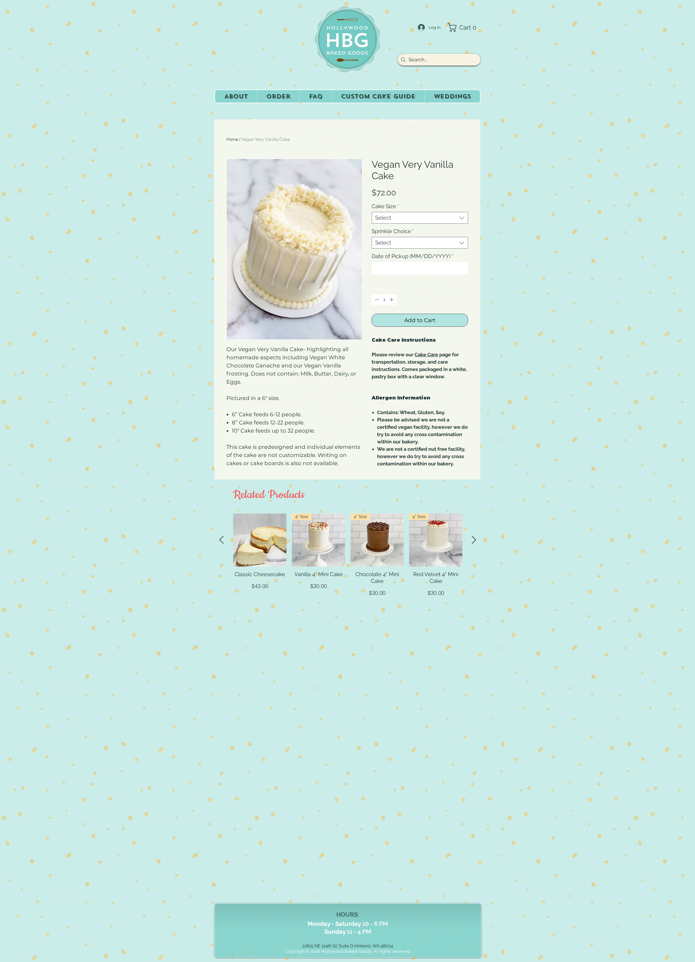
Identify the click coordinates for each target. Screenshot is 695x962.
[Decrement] (376, 299)
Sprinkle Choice (393, 231)
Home (232, 139)
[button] (464, 27)
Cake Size (385, 206)
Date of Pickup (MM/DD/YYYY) (412, 256)
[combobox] (420, 218)
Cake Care (426, 354)
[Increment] (392, 299)
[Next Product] (474, 540)
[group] (348, 572)
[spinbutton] (384, 299)
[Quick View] (259, 540)
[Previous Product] (221, 540)
